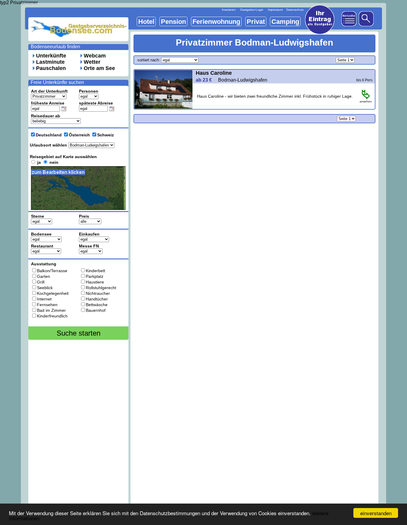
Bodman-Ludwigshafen (242, 79)
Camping (285, 21)
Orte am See (99, 68)
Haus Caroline (214, 73)
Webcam (95, 56)
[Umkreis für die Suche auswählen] (82, 212)
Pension (173, 21)
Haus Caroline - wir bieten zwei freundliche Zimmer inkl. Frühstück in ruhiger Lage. (275, 96)
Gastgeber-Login (251, 9)
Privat (256, 21)
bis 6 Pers (364, 80)
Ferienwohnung (216, 21)
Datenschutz (295, 9)
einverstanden (376, 513)
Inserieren (229, 9)
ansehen (366, 101)
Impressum (275, 9)
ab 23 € (206, 79)
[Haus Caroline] (163, 107)
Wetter (92, 62)
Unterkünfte (51, 56)
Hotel (146, 21)
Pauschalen (51, 68)
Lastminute (50, 62)
